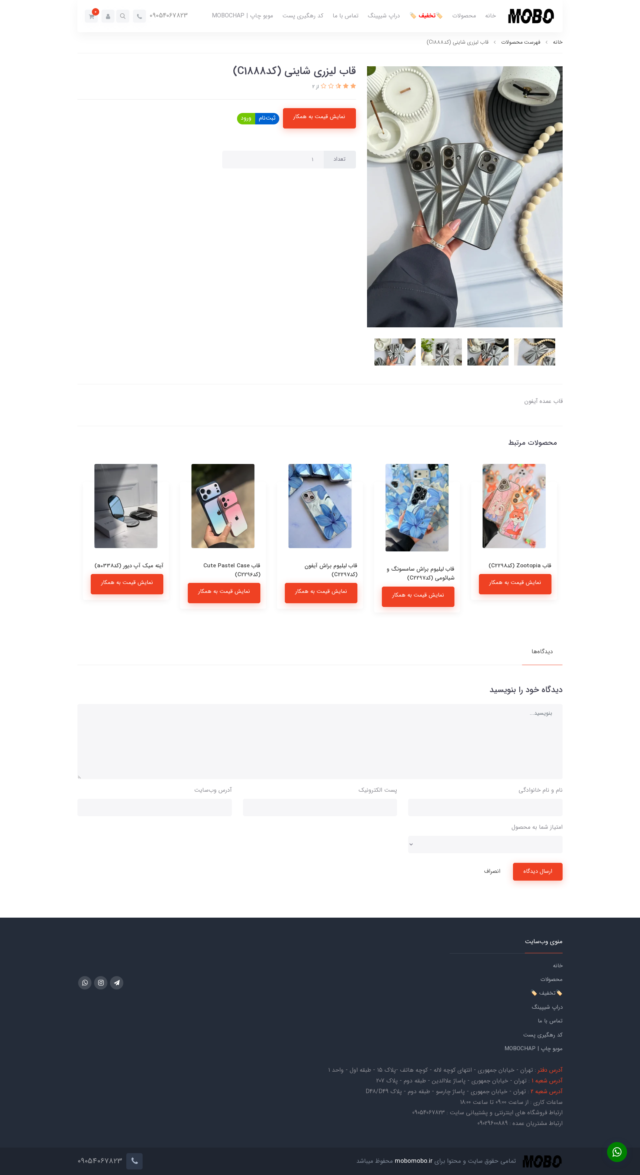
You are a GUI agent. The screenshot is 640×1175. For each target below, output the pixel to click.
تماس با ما (346, 15)
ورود (246, 118)
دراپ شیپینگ (384, 15)
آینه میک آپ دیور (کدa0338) (225, 565)
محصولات (464, 15)
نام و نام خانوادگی (541, 790)
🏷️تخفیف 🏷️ (426, 15)
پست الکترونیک (378, 790)
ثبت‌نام (267, 118)
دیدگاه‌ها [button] (542, 651)
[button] (122, 16)
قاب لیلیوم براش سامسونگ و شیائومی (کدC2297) (517, 574)
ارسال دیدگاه (537, 871)
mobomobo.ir (414, 1161)
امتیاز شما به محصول (537, 827)
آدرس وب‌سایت (213, 790)
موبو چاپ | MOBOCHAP (242, 15)
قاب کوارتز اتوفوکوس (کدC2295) (139, 570)
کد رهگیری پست (302, 15)
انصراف (492, 871)
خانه (490, 15)
